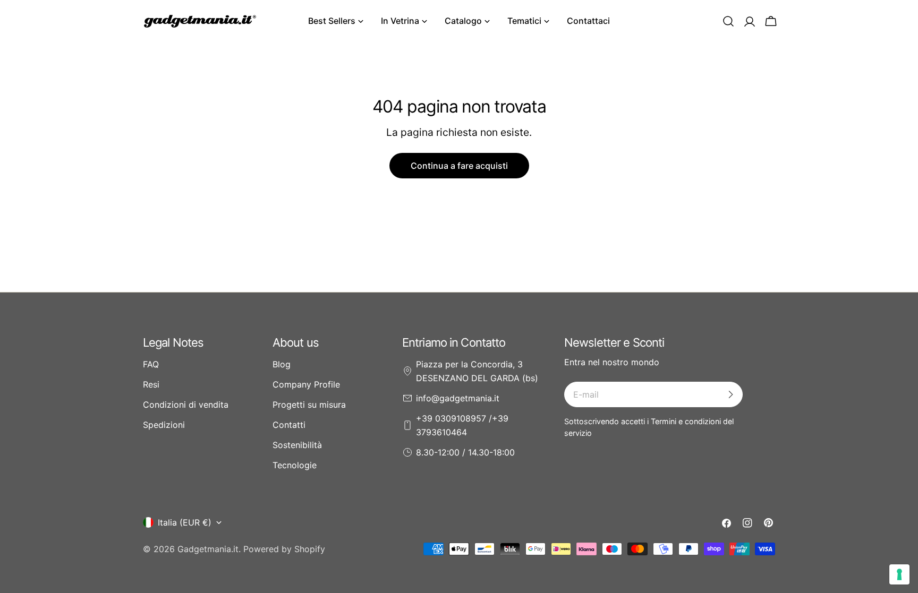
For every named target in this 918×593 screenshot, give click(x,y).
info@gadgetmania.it (457, 398)
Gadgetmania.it (208, 549)
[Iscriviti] (730, 394)
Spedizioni (164, 424)
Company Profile (306, 384)
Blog (282, 364)
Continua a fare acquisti (459, 165)
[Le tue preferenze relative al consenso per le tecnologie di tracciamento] (899, 574)
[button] (728, 21)
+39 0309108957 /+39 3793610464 (462, 425)
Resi (151, 384)
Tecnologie (295, 465)
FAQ (151, 364)
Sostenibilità (297, 445)
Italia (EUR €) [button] (184, 522)
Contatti (289, 424)
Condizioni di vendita (185, 404)
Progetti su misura (309, 404)
